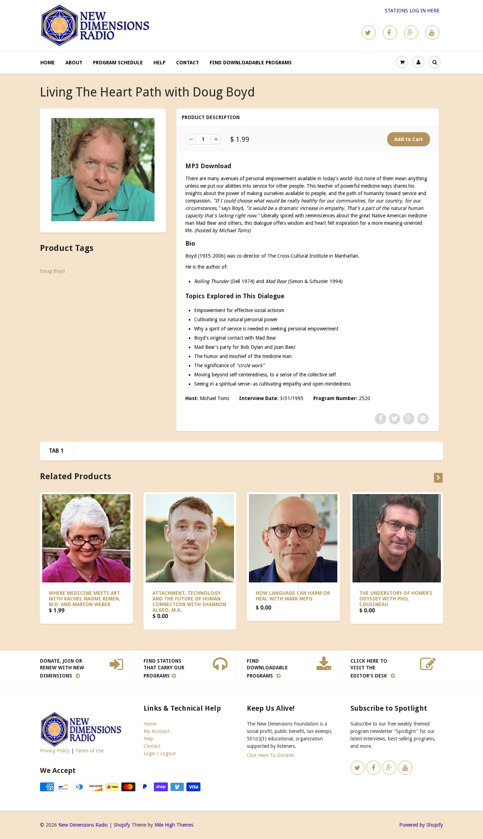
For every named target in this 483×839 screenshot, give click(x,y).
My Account (156, 731)
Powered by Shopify (421, 825)
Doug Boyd (52, 271)
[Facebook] (390, 32)
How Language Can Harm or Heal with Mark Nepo (293, 596)
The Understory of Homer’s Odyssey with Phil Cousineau (395, 598)
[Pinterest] (411, 32)
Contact (187, 62)
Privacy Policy (55, 750)
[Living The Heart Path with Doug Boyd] (103, 170)
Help (159, 62)
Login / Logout (160, 753)
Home (47, 62)
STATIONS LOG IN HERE (412, 10)
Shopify (122, 825)
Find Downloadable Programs (251, 62)
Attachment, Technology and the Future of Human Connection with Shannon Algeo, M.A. (189, 601)
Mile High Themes (174, 825)
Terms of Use (89, 750)
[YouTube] (432, 32)
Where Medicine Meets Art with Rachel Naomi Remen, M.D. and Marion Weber (84, 598)
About (73, 62)
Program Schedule (118, 62)
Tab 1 (56, 450)
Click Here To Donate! (270, 755)
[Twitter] (369, 32)
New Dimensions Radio (83, 825)
